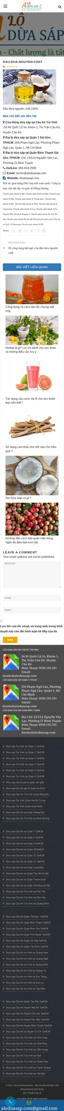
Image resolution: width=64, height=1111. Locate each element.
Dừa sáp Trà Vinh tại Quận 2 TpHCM (25, 752)
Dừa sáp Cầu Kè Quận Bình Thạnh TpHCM (28, 922)
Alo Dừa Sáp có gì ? (18, 498)
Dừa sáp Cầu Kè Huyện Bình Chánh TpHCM (29, 1025)
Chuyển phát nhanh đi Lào (24, 209)
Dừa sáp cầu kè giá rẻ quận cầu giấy (25, 782)
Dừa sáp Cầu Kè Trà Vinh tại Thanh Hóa (27, 1061)
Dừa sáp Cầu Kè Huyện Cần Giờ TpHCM (27, 1013)
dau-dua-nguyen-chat (22, 62)
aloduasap (12, 66)
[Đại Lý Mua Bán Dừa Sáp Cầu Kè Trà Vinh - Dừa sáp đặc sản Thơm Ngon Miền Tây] (32, 6)
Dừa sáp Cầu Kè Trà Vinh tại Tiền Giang (27, 1049)
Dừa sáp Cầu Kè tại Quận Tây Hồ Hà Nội (27, 873)
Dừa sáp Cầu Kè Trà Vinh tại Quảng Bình (27, 903)
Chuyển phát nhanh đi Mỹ (14, 194)
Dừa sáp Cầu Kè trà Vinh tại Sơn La (25, 982)
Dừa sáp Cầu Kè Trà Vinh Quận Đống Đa (27, 794)
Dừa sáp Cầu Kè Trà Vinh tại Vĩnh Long (26, 1037)
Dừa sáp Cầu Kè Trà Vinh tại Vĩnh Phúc (26, 1043)
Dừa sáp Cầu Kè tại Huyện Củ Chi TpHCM (28, 1031)
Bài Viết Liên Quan (32, 267)
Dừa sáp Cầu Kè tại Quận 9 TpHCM (24, 843)
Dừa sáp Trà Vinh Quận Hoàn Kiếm (24, 806)
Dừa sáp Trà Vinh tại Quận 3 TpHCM (25, 758)
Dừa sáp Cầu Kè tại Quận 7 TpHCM (24, 831)
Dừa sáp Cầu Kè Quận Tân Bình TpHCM (27, 946)
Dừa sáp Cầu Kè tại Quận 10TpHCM (25, 849)
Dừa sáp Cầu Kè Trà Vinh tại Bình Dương (27, 818)
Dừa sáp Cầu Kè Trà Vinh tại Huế (23, 1055)
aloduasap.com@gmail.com (29, 1108)
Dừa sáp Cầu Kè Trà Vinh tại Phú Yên (26, 897)
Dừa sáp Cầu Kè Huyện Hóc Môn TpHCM (27, 1019)
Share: (6, 230)
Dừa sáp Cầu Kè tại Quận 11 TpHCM (25, 855)
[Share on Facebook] (14, 230)
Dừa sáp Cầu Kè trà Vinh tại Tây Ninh (25, 988)
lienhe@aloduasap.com (31, 173)
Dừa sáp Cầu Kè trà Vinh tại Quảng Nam (27, 952)
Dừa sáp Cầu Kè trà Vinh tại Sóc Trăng (26, 976)
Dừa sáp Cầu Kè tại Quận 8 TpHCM (24, 837)
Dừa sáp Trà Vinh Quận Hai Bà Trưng (25, 800)
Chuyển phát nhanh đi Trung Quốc (29, 199)
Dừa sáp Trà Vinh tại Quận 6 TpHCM (25, 776)
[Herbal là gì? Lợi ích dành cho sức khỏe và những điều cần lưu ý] (32, 330)
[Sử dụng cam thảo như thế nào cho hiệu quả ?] (32, 425)
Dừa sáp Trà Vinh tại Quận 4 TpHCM (25, 764)
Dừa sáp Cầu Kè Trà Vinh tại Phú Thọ (25, 891)
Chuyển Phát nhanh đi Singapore (16, 214)
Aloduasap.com (29, 178)
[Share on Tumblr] (38, 230)
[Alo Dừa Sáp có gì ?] (32, 475)
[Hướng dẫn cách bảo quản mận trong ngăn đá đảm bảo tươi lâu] (32, 519)
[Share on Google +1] (26, 230)
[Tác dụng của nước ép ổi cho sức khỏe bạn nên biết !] (32, 376)
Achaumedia (27, 1085)
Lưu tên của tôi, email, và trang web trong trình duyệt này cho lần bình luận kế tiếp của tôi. (31, 629)
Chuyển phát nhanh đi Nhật (37, 194)
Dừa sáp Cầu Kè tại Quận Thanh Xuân (26, 879)
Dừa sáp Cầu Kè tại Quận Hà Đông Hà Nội (28, 885)
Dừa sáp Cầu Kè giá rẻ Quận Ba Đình (25, 788)
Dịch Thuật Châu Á (32, 1093)
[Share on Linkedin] (32, 230)
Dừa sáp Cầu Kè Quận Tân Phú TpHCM (26, 1001)
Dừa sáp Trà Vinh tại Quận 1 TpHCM (25, 746)
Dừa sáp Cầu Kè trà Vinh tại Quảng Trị (26, 970)
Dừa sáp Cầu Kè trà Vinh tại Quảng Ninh (27, 964)
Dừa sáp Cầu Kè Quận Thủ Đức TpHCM (27, 916)
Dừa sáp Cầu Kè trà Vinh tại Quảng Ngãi (27, 958)
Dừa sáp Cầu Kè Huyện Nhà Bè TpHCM (26, 1007)
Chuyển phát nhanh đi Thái (26, 204)
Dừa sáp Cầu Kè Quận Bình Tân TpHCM (27, 928)
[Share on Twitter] (20, 230)
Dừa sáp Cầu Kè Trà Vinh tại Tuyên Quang (28, 1067)
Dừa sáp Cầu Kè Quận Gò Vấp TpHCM (26, 940)
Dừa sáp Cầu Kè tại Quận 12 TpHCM (25, 861)
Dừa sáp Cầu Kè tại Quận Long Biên (25, 867)
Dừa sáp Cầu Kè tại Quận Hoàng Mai (25, 812)
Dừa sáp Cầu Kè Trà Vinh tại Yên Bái (25, 1073)
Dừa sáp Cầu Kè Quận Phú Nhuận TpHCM (28, 934)
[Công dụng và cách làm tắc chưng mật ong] (32, 289)
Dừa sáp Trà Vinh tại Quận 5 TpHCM (25, 770)
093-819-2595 (27, 168)
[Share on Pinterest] (44, 230)
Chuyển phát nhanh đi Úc (46, 209)
